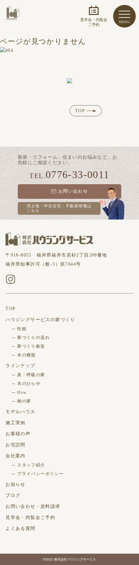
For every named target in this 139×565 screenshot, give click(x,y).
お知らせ (15, 484)
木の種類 (26, 355)
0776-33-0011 (78, 174)
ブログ (12, 495)
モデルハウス (20, 411)
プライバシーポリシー (40, 473)
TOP (80, 110)
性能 (22, 328)
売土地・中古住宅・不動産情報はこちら (59, 208)
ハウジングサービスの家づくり (40, 319)
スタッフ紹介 (31, 465)
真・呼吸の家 (31, 374)
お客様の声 (17, 433)
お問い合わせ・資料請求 (32, 506)
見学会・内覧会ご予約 (30, 517)
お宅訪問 (15, 444)
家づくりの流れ (33, 337)
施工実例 (15, 422)
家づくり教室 (31, 346)
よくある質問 (20, 528)
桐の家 (24, 401)
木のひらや (28, 383)
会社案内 (15, 455)
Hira (22, 392)
